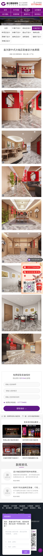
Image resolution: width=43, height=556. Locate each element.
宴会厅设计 (26, 32)
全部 (6, 28)
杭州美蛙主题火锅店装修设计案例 (31, 440)
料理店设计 (6, 32)
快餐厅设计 (16, 32)
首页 (5, 10)
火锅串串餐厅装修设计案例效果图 (11, 458)
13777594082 (36, 5)
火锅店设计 (18, 24)
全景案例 (38, 10)
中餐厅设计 (16, 28)
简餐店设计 (6, 41)
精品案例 (27, 10)
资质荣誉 (16, 14)
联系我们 (38, 14)
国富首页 (6, 506)
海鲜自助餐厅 (37, 33)
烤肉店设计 (26, 28)
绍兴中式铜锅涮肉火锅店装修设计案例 (31, 458)
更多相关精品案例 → (32, 422)
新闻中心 (27, 14)
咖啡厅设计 (37, 37)
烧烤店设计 (16, 37)
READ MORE (16, 480)
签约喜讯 (9, 508)
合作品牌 (25, 508)
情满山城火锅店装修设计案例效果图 (11, 440)
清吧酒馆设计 (26, 37)
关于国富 (16, 10)
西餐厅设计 (6, 37)
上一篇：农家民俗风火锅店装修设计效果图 (11, 416)
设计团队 (5, 14)
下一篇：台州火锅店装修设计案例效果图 (31, 416)
